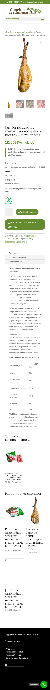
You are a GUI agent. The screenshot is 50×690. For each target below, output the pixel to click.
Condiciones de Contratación (17, 658)
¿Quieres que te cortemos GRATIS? (22, 224)
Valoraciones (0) (15, 261)
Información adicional (17, 257)
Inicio (7, 32)
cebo (30, 239)
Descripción (14, 253)
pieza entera (22, 242)
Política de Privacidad (14, 652)
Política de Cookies (13, 655)
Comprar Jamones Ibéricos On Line (23, 32)
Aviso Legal (10, 649)
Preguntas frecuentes (13, 641)
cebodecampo (10, 242)
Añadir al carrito (27, 212)
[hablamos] (43, 684)
